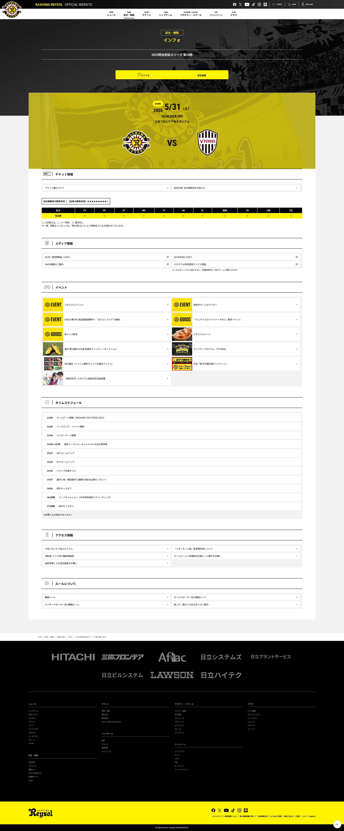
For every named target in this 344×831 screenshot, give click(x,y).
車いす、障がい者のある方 (111, 722)
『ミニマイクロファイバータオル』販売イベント (217, 319)
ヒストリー (252, 722)
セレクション (179, 725)
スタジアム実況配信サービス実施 (190, 264)
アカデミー (33, 718)
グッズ (31, 725)
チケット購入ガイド (54, 187)
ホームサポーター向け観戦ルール (190, 597)
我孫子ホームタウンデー (205, 304)
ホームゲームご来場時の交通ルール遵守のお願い (197, 556)
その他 (31, 743)
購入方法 (105, 714)
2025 (70, 637)
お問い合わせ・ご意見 (292, 816)
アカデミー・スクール (191, 14)
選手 (103, 740)
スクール (32, 740)
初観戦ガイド (33, 777)
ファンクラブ (33, 729)
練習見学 (105, 748)
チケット (146, 14)
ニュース (111, 14)
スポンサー (33, 732)
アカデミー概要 (180, 711)
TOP (40, 637)
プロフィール (179, 722)
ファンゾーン (216, 14)
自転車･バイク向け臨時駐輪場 (59, 556)
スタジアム (33, 766)
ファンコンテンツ (181, 769)
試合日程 (32, 762)
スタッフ (105, 744)
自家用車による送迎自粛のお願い (61, 563)
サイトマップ (217, 816)
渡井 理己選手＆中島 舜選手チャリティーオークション (90, 349)
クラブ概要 (252, 711)
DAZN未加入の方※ (183, 257)
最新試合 (61, 637)
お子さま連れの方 (35, 773)
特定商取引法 (263, 816)
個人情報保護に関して (248, 816)
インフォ (145, 75)
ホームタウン (33, 736)
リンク (304, 816)
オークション (179, 766)
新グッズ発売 (70, 334)
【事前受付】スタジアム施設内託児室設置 (84, 378)
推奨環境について (231, 816)
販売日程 (105, 718)
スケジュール (106, 751)
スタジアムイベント (74, 304)
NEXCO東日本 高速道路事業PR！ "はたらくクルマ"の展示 (92, 319)
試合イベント (33, 714)
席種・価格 (106, 711)
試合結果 (202, 75)
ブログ (177, 758)
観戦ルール (50, 597)
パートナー (252, 729)
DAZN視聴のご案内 (54, 264)
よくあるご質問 (275, 816)
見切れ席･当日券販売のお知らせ (189, 187)
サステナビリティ (254, 714)
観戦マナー (33, 769)
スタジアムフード (202, 334)
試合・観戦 (129, 14)
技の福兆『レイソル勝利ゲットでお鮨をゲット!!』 (88, 363)
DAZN (31, 780)
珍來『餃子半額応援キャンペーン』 (211, 363)
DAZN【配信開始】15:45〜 (58, 257)
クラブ (233, 14)
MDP (176, 762)
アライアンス (179, 732)
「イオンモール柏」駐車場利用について (193, 548)
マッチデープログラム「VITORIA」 (210, 349)
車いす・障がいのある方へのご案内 (191, 604)
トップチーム (165, 14)
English (312, 816)
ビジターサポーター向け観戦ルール (62, 604)
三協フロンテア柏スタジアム (59, 548)
